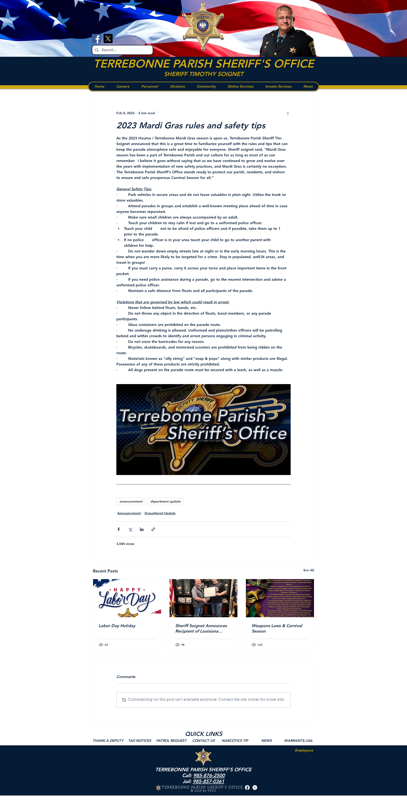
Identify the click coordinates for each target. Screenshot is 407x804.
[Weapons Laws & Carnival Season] (280, 598)
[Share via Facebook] (118, 529)
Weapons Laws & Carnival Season (277, 628)
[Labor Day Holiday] (127, 598)
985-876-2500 (209, 775)
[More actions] (288, 113)
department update (165, 501)
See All (308, 570)
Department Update (160, 513)
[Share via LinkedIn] (141, 529)
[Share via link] (153, 529)
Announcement (129, 513)
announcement (130, 501)
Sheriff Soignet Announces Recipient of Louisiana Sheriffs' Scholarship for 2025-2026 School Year (201, 628)
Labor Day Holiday (117, 625)
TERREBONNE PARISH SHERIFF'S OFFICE (203, 63)
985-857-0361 (208, 781)
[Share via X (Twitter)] (130, 529)
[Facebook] (96, 38)
